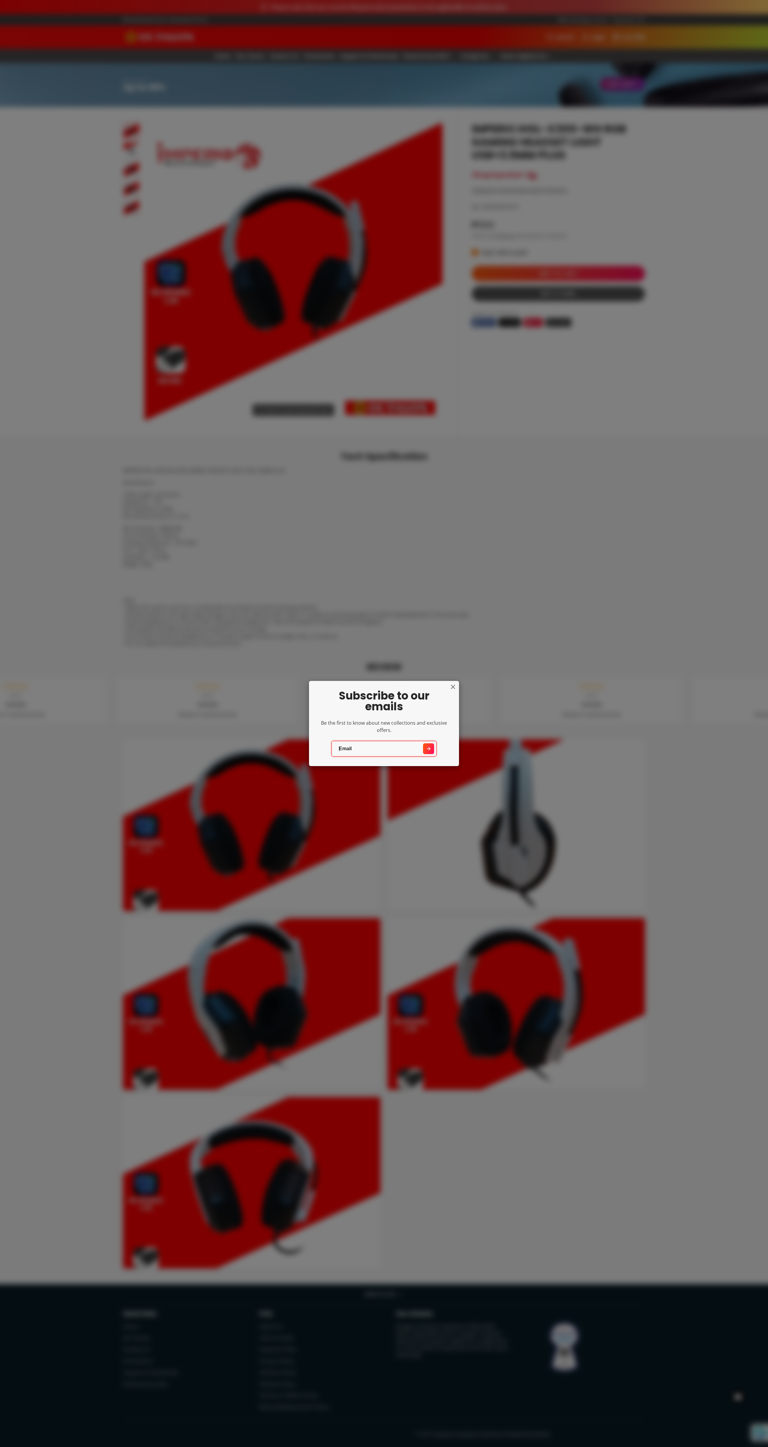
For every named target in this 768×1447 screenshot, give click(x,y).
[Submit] (428, 748)
